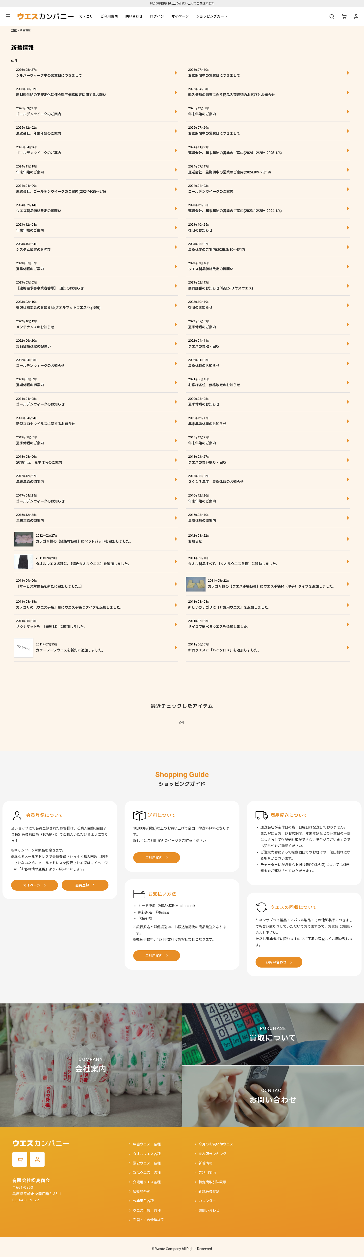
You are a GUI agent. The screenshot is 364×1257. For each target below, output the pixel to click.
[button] (7, 16)
